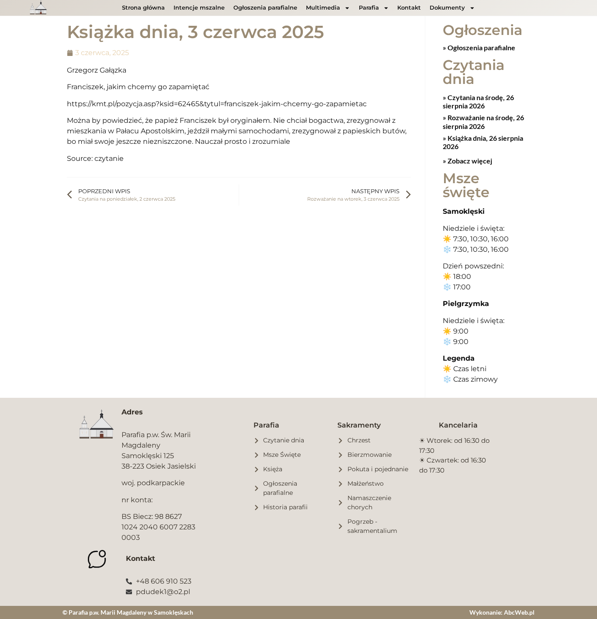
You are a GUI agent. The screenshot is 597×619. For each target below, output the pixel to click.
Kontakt (409, 7)
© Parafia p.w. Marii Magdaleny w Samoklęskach (127, 612)
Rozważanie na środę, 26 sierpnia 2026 (483, 121)
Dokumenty (447, 7)
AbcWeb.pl (519, 612)
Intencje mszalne (199, 7)
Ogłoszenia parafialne (265, 7)
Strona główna (143, 7)
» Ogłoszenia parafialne (479, 47)
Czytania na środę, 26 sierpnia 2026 (478, 101)
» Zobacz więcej (467, 160)
